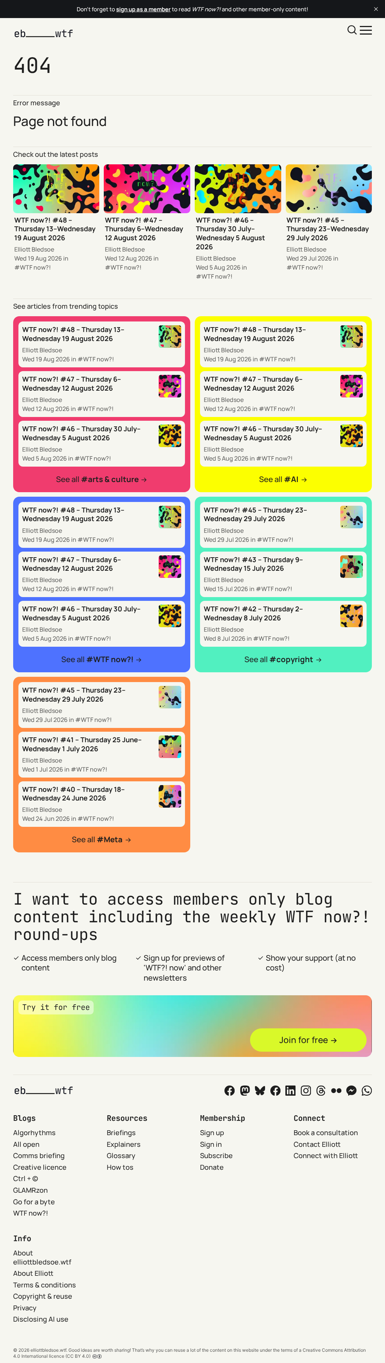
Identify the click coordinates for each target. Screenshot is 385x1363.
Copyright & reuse (42, 1296)
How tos (120, 1167)
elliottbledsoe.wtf (48, 1350)
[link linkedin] (290, 1091)
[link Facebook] (229, 1091)
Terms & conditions (44, 1284)
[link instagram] (306, 1091)
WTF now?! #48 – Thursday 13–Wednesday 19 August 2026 (54, 228)
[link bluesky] (260, 1091)
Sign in (211, 1144)
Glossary (121, 1155)
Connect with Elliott (326, 1155)
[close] (376, 9)
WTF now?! (35, 267)
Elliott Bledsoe (34, 249)
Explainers (124, 1144)
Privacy (24, 1307)
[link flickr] (336, 1091)
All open (26, 1144)
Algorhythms (34, 1132)
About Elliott (33, 1273)
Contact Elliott (317, 1144)
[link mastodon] (245, 1091)
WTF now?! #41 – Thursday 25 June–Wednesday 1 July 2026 (82, 744)
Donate (212, 1167)
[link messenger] (351, 1091)
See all (97, 479)
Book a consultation (326, 1132)
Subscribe (216, 1155)
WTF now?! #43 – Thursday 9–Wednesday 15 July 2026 (253, 564)
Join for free (303, 1040)
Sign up (212, 1132)
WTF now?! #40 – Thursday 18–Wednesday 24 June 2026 (73, 794)
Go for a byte (34, 1201)
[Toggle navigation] (366, 29)
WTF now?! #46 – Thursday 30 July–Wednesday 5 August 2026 (230, 233)
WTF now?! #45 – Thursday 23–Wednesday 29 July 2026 (327, 228)
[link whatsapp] (367, 1091)
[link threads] (321, 1091)
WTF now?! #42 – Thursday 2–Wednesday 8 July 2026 (253, 613)
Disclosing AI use (40, 1319)
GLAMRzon (30, 1190)
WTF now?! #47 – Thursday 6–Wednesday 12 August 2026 (144, 228)
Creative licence (40, 1167)
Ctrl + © (25, 1178)
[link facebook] (275, 1091)
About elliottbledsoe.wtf (42, 1257)
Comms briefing (39, 1155)
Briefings (121, 1132)
